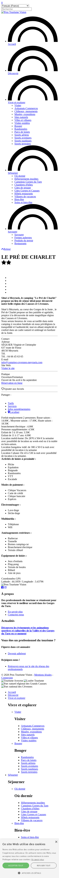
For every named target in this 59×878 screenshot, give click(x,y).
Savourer (12, 231)
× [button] (56, 842)
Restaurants (20, 243)
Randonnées (20, 129)
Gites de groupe (22, 187)
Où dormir (19, 176)
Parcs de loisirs (22, 132)
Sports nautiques (22, 140)
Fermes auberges (23, 237)
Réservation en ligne (11, 383)
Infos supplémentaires (19, 409)
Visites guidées (22, 123)
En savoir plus (15, 611)
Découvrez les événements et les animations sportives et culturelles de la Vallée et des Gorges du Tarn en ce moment (27, 630)
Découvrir (13, 73)
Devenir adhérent (17, 653)
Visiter (17, 105)
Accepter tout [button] (15, 865)
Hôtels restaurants (23, 193)
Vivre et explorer (16, 102)
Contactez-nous (16, 614)
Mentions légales (43, 674)
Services (12, 406)
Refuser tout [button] (43, 865)
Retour (7, 249)
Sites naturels (21, 117)
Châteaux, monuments (26, 111)
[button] (29, 872)
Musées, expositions (24, 114)
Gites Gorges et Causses (26, 190)
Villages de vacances (25, 196)
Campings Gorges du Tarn (28, 181)
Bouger (18, 126)
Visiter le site (8, 368)
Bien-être (19, 199)
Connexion (7, 677)
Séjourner (13, 173)
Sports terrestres (22, 143)
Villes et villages (22, 120)
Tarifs (11, 403)
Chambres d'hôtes (23, 184)
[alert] (29, 858)
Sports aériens (21, 134)
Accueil (12, 44)
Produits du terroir (23, 240)
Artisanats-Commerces (26, 108)
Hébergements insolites (26, 178)
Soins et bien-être (23, 202)
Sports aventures (22, 137)
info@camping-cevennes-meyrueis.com (21, 362)
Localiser (14, 412)
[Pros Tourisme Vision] (13, 12)
